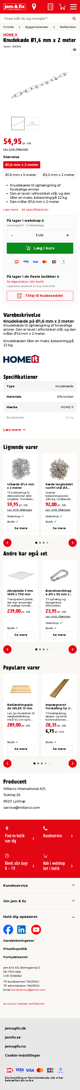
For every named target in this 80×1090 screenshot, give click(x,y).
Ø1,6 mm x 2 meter (21, 165)
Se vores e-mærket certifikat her (24, 1003)
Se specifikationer (35, 209)
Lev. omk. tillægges (15, 149)
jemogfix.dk (15, 1028)
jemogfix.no (15, 1046)
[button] (36, 543)
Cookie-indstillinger (22, 1055)
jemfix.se (13, 1037)
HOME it (10, 35)
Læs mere (10, 209)
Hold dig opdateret (20, 917)
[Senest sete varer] (75, 50)
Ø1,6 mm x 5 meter (20, 175)
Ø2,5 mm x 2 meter (58, 175)
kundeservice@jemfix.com (28, 989)
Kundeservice (15, 886)
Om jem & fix (14, 901)
